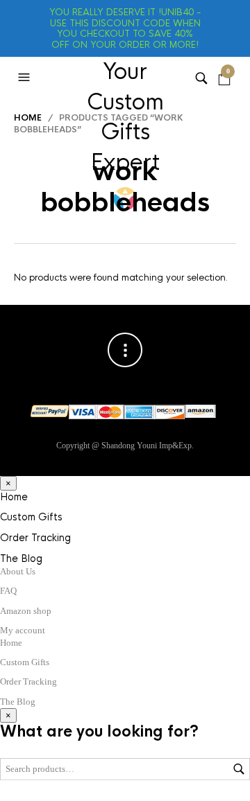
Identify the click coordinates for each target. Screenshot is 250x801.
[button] (25, 77)
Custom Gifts (31, 517)
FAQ (8, 591)
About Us (17, 571)
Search (238, 769)
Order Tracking (35, 537)
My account (22, 630)
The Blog (21, 558)
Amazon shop (25, 611)
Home (28, 117)
